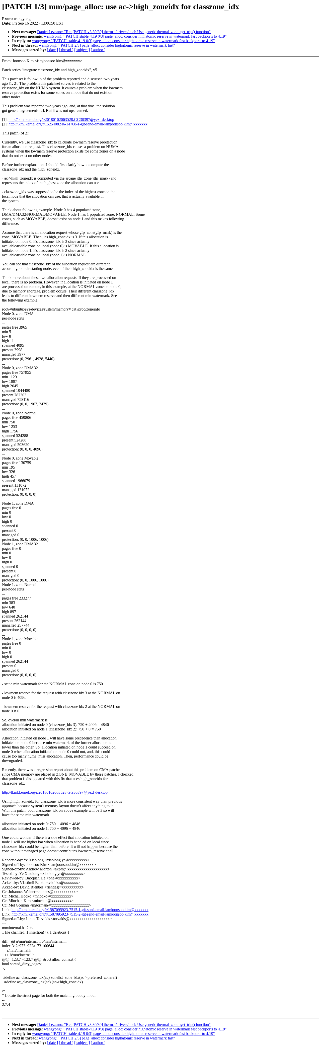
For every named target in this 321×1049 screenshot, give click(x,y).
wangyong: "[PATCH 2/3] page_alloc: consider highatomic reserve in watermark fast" (107, 45)
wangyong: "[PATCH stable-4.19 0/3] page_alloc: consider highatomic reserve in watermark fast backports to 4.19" (135, 36)
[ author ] (98, 50)
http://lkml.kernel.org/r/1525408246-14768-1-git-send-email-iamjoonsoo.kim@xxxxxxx (78, 124)
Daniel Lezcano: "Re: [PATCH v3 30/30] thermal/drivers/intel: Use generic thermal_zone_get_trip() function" (124, 32)
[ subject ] (82, 50)
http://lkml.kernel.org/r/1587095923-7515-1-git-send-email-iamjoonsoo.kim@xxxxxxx (80, 910)
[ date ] (52, 50)
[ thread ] (66, 50)
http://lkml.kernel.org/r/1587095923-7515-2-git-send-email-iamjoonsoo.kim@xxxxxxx (80, 914)
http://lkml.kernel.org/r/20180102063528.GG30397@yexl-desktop (61, 119)
